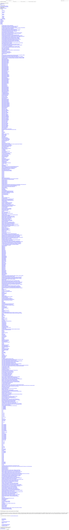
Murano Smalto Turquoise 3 (5, 91)
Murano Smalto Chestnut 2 (5, 62)
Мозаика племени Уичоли (5, 133)
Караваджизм (4, 142)
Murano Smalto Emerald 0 (5, 66)
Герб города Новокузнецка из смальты (7, 296)
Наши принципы (4, 506)
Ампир (3, 342)
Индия (3, 300)
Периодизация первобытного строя (7, 152)
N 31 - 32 (3, 442)
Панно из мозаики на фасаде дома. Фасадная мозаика (9, 492)
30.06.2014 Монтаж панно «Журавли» (7, 145)
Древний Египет (4, 322)
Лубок (3, 353)
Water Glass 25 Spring (5, 120)
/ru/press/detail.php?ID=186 (5, 395)
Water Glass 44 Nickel (5, 126)
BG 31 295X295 (4, 427)
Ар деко (3, 343)
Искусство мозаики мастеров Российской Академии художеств (10, 225)
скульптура (1, 20)
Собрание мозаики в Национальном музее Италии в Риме (10, 214)
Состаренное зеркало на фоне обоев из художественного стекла (10, 465)
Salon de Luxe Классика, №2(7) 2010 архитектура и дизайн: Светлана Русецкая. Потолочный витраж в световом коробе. (18, 385)
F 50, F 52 (3, 422)
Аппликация (3, 149)
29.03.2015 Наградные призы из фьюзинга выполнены (9, 29)
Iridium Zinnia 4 (4, 253)
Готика (3, 333)
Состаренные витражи (5, 210)
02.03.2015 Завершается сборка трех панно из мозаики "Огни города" (11, 33)
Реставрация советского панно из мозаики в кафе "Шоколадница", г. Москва (12, 56)
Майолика (3, 305)
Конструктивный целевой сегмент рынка (7, 191)
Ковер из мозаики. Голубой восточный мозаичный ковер (9, 377)
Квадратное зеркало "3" (5, 468)
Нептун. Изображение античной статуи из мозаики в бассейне (10, 234)
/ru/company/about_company (5, 366)
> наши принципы (3, 18)
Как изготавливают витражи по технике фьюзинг (8, 400)
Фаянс (3, 313)
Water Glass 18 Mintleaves (5, 115)
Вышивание (3, 302)
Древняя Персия (4, 323)
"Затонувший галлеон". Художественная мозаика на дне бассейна (11, 240)
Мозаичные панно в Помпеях (6, 215)
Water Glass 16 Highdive (5, 114)
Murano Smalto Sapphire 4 (5, 82)
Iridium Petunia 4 (4, 272)
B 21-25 (3, 496)
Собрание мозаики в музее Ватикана (7, 219)
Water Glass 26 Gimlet (5, 121)
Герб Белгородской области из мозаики (7, 298)
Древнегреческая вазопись (5, 310)
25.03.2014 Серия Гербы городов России (7, 304)
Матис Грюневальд (4, 147)
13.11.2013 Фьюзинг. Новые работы (7, 374)
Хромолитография (4, 355)
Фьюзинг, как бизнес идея (5, 398)
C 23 (2, 411)
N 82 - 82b (3, 447)
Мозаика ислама (4, 295)
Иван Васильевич (4, 187)
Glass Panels (3, 132)
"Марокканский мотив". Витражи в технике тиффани (9, 478)
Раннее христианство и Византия (6, 144)
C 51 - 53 (3, 414)
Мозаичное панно (4, 53)
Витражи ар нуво (4, 230)
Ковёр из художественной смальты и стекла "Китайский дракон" (11, 280)
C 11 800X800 (4, 406)
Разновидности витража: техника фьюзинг (8, 204)
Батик (3, 288)
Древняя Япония (4, 325)
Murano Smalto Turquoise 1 (5, 90)
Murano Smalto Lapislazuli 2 (5, 75)
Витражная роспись (4, 319)
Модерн (3, 330)
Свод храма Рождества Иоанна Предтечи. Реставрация (9, 476)
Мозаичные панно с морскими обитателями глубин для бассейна (11, 236)
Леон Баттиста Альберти (5, 159)
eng (0, 4)
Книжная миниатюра (5, 332)
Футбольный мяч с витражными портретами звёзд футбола (10, 55)
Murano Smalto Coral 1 (5, 63)
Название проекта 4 (4, 182)
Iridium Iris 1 (3, 246)
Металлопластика (4, 98)
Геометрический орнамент (5, 348)
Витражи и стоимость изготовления (7, 392)
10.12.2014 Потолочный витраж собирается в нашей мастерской (10, 44)
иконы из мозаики (4, 522)
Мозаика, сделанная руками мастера (7, 203)
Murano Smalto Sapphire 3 (5, 81)
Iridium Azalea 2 (4, 263)
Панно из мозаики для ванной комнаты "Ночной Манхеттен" (10, 488)
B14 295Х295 (4, 463)
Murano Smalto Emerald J (5, 70)
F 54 (2, 423)
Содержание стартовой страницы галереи (7, 358)
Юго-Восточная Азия (5, 297)
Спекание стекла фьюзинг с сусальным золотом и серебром (10, 483)
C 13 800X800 (4, 407)
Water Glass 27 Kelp (4, 122)
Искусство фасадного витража (6, 226)
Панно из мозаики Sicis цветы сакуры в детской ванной (9, 487)
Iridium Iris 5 (3, 249)
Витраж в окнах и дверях (5, 209)
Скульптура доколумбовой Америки (7, 291)
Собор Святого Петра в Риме (6, 151)
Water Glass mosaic (4, 107)
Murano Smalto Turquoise (5, 89)
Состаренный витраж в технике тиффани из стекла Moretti (10, 390)
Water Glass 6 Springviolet (5, 110)
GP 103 (3, 455)
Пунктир (3, 354)
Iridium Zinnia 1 (4, 251)
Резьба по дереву (4, 135)
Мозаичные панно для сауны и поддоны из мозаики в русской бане (11, 485)
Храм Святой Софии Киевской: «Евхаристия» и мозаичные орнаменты (11, 363)
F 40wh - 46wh (4, 419)
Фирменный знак (4, 161)
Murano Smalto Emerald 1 (5, 67)
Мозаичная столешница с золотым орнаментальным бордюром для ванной (12, 287)
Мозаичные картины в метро (6, 386)
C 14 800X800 (4, 408)
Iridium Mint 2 (4, 264)
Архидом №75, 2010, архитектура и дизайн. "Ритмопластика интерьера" (12, 403)
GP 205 (3, 459)
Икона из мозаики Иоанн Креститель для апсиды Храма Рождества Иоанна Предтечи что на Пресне (15, 473)
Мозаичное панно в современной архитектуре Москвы (9, 388)
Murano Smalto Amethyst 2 (5, 100)
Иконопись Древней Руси (5, 340)
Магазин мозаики (4, 505)
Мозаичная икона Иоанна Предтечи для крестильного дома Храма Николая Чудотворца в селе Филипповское (17, 466)
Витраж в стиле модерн (5, 227)
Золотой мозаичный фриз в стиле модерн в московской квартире (11, 381)
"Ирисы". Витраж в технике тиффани (7, 482)
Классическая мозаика (5, 206)
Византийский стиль (5, 341)
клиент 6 (3, 176)
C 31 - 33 (3, 412)
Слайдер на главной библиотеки (6, 329)
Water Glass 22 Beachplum (5, 118)
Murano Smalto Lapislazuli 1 (5, 74)
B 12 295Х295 (4, 500)
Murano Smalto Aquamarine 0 (6, 102)
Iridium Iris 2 (3, 247)
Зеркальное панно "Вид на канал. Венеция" (8, 371)
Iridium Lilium (4, 254)
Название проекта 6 (4, 183)
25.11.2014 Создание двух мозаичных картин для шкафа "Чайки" (11, 46)
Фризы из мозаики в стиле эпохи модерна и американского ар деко (11, 470)
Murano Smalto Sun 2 (4, 84)
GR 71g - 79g (3, 440)
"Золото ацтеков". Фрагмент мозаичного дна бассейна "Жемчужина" (11, 242)
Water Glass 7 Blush (4, 111)
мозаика (1, 19)
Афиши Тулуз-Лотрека (5, 160)
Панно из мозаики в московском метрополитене (8, 222)
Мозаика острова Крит (5, 221)
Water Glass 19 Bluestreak (5, 116)
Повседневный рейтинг (5, 194)
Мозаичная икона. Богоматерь (6, 51)
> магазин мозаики (3, 14)
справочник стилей (4, 525)
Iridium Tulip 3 (4, 250)
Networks (3, 131)
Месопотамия (4, 321)
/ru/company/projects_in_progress (6, 368)
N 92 (2, 448)
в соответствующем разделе (14, 515)
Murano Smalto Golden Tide (5, 71)
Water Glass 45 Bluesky (5, 127)
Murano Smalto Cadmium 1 (5, 59)
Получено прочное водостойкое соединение (8, 179)
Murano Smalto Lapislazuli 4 (5, 76)
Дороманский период (5, 326)
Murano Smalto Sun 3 (4, 85)
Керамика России (4, 307)
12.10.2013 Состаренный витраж (6, 383)
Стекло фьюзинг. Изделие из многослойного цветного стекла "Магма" (11, 484)
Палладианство (4, 158)
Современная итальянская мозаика (6, 508)
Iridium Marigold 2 (4, 256)
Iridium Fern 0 (4, 266)
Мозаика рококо (4, 279)
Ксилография (4, 352)
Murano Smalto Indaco (5, 72)
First (2, 195)
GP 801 (3, 461)
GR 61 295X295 (4, 437)
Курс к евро (3, 497)
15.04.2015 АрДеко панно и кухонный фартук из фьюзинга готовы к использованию (13, 27)
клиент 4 (3, 173)
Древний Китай (4, 324)
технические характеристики (6, 521)
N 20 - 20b (3, 441)
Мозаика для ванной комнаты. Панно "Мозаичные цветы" (10, 380)
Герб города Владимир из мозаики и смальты (8, 299)
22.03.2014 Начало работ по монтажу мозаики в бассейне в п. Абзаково (11, 312)
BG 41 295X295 (4, 428)
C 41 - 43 (3, 413)
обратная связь (2, 7)
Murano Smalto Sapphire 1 (5, 80)
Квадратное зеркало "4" (5, 469)
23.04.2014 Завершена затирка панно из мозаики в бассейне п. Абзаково (12, 278)
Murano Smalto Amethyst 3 (5, 101)
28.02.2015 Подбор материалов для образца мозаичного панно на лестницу (12, 35)
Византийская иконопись (5, 339)
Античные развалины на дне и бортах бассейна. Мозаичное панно (11, 239)
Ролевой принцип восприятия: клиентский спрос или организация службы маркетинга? (14, 184)
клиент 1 (3, 171)
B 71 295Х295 (4, 451)
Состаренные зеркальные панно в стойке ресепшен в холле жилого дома (12, 474)
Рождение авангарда (5, 137)
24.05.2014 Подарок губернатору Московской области (9, 233)
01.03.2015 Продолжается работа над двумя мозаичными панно (10, 34)
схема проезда (4, 518)
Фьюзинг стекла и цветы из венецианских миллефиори (9, 379)
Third (2, 196)
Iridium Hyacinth (4, 270)
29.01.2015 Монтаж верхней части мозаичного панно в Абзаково (11, 38)
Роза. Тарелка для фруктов (5, 48)
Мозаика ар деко (4, 231)
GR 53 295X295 (4, 435)
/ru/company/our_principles (5, 369)
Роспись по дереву (4, 96)
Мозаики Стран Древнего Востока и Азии (7, 389)
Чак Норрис (3, 188)
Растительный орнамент (5, 349)
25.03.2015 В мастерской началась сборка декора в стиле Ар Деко (11, 30)
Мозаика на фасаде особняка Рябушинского (8, 200)
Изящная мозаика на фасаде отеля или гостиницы (8, 205)
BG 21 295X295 (4, 426)
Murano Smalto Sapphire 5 (5, 83)
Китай (3, 301)
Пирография (3, 136)
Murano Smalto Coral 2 (5, 64)
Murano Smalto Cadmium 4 (5, 60)
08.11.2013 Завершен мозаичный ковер (7, 373)
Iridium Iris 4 (3, 248)
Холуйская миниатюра (5, 94)
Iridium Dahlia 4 (4, 259)
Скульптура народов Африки (6, 290)
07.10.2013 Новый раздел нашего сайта (7, 382)
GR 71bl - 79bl (4, 439)
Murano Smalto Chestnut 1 (5, 61)
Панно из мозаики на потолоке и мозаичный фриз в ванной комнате (11, 286)
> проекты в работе (3, 16)
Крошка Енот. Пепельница (5, 49)
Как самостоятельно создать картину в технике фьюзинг (9, 396)
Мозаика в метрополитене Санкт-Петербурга (8, 223)
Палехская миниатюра (5, 97)
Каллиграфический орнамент (6, 346)
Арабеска (3, 347)
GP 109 (3, 457)
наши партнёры (4, 519)
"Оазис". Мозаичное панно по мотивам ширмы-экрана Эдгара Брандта (11, 472)
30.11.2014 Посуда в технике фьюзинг (7, 45)
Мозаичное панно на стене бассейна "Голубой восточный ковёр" (11, 494)
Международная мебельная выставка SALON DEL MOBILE (10, 178)
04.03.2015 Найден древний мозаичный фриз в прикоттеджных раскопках (12, 32)
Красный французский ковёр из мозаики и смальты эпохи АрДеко (11, 281)
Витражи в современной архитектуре (7, 202)
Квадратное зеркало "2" (5, 467)
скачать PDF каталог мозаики (4, 6)
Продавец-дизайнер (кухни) (6, 197)
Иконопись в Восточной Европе (6, 148)
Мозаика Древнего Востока (5, 311)
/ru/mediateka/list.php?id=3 (5, 92)
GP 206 (3, 460)
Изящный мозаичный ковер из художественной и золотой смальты (11, 283)
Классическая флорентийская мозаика (7, 220)
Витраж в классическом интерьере (6, 208)
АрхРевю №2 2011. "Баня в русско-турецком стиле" (9, 402)
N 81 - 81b (3, 446)
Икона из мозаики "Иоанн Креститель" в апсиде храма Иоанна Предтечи (12, 471)
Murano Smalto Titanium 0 (5, 86)
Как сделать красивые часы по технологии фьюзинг (9, 397)
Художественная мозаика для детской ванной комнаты (9, 486)
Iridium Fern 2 (4, 268)
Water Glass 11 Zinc (4, 113)
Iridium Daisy (3, 262)
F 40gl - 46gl (3, 420)
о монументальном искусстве (6, 524)
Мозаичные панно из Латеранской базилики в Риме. (9, 129)
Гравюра (3, 350)
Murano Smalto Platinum (5, 78)
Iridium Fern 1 (4, 267)
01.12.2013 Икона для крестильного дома (7, 372)
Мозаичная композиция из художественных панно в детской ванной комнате (12, 237)
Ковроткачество (4, 293)
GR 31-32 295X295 (4, 432)
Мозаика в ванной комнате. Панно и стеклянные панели (9, 495)
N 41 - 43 (3, 443)
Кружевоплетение (4, 292)
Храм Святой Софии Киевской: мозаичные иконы (9, 362)
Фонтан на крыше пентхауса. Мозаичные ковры (8, 493)
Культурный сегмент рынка (5, 169)
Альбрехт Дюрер (4, 163)
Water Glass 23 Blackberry (5, 119)
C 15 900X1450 (4, 409)
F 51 (2, 421)
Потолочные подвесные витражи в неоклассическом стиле (10, 480)
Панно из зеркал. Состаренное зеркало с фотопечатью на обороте (11, 376)
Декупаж (3, 317)
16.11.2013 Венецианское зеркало (6, 375)
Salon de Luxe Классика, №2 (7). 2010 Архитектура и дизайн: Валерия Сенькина (13, 384)
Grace (2, 164)
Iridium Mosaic (4, 165)
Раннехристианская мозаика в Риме (7, 218)
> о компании (3, 10)
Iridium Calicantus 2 (4, 273)
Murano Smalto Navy (4, 77)
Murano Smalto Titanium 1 (5, 87)
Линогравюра (4, 356)
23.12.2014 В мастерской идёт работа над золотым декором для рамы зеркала (12, 42)
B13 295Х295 (4, 462)
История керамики (4, 306)
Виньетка (3, 337)
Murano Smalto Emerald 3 (5, 68)
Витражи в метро (4, 232)
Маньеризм (3, 334)
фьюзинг (1, 22)
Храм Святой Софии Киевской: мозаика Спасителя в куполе (10, 361)
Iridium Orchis (4, 255)
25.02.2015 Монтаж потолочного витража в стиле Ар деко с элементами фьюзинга (13, 36)
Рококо (3, 309)
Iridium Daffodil (4, 260)
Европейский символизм (5, 140)
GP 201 (3, 458)
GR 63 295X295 (4, 438)
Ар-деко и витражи (4, 207)
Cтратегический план (5, 193)
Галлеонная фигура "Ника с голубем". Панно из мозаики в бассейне (11, 243)
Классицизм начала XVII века (6, 143)
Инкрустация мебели (5, 212)
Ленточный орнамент (5, 345)
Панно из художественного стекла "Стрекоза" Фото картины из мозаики (12, 507)
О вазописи (3, 320)
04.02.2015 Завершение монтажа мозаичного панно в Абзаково (10, 37)
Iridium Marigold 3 (4, 257)
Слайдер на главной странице (6, 501)
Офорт (3, 351)
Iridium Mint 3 (4, 265)
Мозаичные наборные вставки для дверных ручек (9, 167)
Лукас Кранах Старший (5, 146)
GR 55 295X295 (4, 436)
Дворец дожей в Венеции (5, 155)
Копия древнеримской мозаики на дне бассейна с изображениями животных (12, 241)
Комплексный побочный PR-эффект (7, 170)
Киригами (3, 316)
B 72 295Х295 (4, 452)
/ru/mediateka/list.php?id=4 (5, 93)
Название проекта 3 (4, 181)
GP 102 (3, 454)
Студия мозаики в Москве (5, 387)
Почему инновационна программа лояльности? (8, 186)
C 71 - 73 (3, 415)
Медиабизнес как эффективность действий (8, 192)
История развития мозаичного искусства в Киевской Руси (10, 370)
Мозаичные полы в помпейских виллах (7, 213)
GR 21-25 (3, 431)
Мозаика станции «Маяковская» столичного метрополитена (10, 224)
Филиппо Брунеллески (5, 156)
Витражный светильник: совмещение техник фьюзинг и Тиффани (11, 399)
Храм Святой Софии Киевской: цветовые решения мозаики (10, 364)
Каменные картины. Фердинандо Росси (7, 199)
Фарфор (3, 314)
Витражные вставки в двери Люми (7, 238)
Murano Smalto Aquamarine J (5, 106)
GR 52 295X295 (4, 434)
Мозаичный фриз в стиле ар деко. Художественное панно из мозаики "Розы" (12, 491)
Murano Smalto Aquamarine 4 (6, 105)
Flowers (3, 130)
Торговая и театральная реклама (6, 162)
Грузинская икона (4, 336)
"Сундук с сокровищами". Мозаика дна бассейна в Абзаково (10, 244)
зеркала (1, 23)
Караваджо (3, 141)
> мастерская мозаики (3, 12)
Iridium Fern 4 (4, 269)
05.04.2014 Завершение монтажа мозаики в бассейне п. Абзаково (11, 285)
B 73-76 (3, 453)
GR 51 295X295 (4, 433)
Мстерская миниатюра (5, 95)
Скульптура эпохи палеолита (6, 153)
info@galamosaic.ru (2, 528)
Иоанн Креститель (4, 50)
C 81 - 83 (3, 416)
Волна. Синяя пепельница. (5, 47)
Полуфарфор (3, 315)
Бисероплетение (4, 289)
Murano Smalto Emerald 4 (5, 69)
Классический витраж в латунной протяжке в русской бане (10, 481)
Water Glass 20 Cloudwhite (5, 117)
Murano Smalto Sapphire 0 (5, 79)
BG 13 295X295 (4, 425)
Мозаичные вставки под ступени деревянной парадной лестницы (11, 489)
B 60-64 (3, 450)
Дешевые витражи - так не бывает (6, 393)
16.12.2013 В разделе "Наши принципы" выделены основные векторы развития (13, 365)
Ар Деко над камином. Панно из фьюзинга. (8, 28)
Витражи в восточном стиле (6, 228)
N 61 (2, 444)
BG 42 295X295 (4, 429)
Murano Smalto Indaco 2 (5, 73)
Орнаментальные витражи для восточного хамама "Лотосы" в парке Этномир (12, 275)
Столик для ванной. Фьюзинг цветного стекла (8, 276)
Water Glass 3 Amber (4, 109)
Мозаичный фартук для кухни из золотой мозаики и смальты (10, 166)
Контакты (3, 502)
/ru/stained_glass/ (4, 328)
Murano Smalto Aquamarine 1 (6, 103)
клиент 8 (3, 177)
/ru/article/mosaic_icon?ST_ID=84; (6, 327)
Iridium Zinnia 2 (4, 252)
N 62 (2, 445)
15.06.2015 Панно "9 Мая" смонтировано (7, 25)
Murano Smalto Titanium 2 (5, 88)
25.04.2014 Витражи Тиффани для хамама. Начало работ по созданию (11, 277)
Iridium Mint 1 (4, 274)
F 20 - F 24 (3, 418)
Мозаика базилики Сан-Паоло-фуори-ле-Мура (8, 216)
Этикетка (3, 157)
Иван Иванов (4, 189)
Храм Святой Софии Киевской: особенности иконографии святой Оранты (12, 360)
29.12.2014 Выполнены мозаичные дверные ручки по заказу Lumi (11, 41)
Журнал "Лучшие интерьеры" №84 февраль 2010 (8, 401)
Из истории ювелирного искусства (6, 128)
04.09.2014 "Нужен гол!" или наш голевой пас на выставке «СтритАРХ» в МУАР (13, 57)
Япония (3, 308)
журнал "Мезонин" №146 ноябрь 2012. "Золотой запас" (9, 405)
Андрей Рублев (4, 335)
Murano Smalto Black (4, 58)
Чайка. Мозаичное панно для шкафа (7, 43)
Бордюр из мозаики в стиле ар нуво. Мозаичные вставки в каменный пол (12, 378)
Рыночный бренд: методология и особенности (8, 168)
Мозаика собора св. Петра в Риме (6, 217)
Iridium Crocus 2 (4, 261)
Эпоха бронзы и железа (5, 154)
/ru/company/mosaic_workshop (6, 367)
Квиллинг (3, 294)
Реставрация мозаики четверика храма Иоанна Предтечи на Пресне (11, 475)
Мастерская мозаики (5, 504)
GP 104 (3, 456)
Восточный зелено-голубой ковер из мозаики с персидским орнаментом (12, 282)
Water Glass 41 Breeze (5, 124)
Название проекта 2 (4, 180)
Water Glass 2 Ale (4, 108)
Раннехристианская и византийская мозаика (8, 303)
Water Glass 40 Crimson (5, 123)
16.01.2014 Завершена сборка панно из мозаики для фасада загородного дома (12, 359)
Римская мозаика (4, 499)
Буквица (3, 338)
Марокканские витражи (5, 229)
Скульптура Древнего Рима (5, 139)
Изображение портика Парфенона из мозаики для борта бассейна (11, 235)
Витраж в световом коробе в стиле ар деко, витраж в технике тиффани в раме (12, 479)
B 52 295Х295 (4, 449)
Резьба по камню (4, 134)
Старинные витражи (5, 201)
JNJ (2, 54)
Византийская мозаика (5, 498)
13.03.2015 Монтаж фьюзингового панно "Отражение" (9, 31)
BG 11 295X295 (4, 424)
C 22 (2, 410)
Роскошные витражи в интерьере (6, 394)
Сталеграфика (4, 150)
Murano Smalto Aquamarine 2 (6, 104)
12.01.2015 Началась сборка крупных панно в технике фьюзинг (10, 40)
